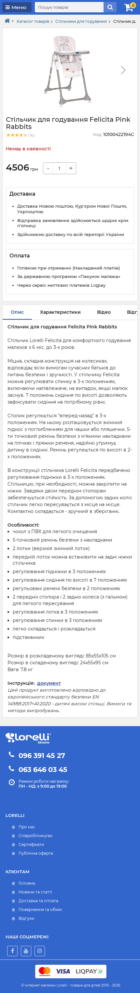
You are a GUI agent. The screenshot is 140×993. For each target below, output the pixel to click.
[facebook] (12, 951)
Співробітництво (36, 835)
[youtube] (26, 951)
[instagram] (40, 951)
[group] (67, 72)
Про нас (27, 826)
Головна (27, 883)
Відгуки (26, 918)
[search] (110, 7)
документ (49, 683)
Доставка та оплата (38, 900)
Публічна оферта (36, 853)
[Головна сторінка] (7, 21)
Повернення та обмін (40, 909)
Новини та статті (35, 892)
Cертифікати (31, 844)
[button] (123, 70)
